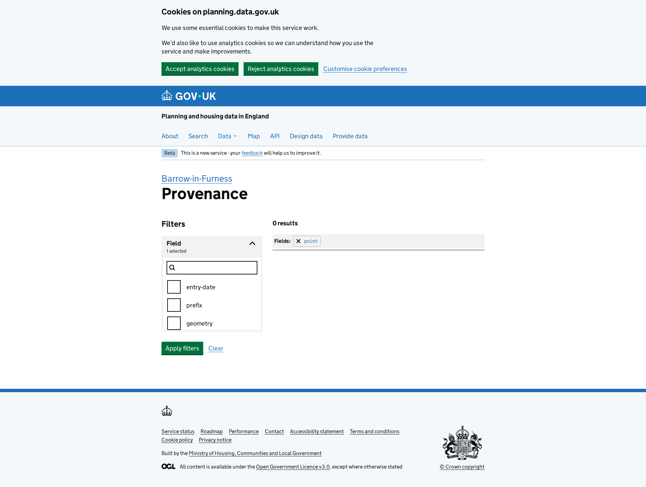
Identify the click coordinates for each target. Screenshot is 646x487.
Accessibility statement (317, 431)
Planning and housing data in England (215, 116)
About (170, 136)
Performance (244, 431)
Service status (178, 431)
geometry (199, 323)
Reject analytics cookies (281, 69)
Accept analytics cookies (200, 69)
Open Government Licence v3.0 (293, 466)
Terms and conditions (374, 431)
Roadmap (212, 431)
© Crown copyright (462, 466)
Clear (215, 348)
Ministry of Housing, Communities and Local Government (255, 453)
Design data (306, 136)
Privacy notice (215, 440)
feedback (252, 153)
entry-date (200, 287)
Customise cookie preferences (365, 69)
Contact (274, 431)
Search (198, 136)
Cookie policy (177, 440)
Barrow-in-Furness (197, 178)
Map (254, 136)
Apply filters (182, 348)
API (275, 136)
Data (225, 136)
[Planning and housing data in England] (190, 96)
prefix (194, 305)
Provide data (350, 136)
